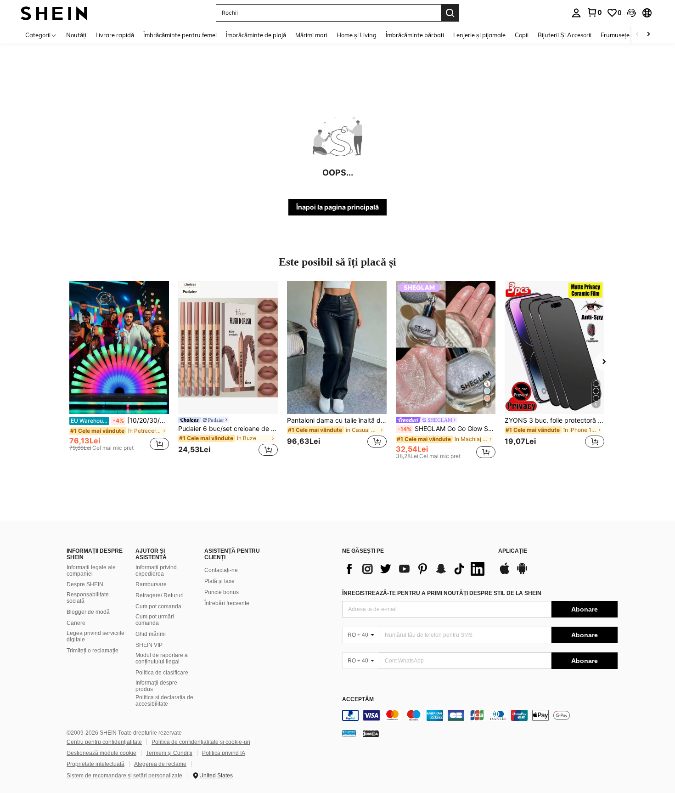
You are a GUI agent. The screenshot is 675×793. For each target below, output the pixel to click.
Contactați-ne (221, 570)
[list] (415, 569)
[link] (594, 12)
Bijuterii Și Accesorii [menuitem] (564, 35)
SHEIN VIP (149, 645)
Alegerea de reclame (160, 764)
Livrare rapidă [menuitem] (115, 35)
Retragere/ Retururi (159, 595)
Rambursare (151, 584)
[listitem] (119, 370)
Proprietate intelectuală (95, 764)
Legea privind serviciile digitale (95, 636)
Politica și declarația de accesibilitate (164, 700)
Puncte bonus (221, 592)
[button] (631, 12)
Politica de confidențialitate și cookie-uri (201, 742)
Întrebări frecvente (226, 603)
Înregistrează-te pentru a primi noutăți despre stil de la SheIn (441, 593)
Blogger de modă (88, 612)
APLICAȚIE (512, 551)
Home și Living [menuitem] (357, 35)
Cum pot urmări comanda (154, 619)
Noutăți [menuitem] (76, 35)
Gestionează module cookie (101, 753)
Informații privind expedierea (156, 570)
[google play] (522, 573)
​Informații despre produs (156, 686)
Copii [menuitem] (522, 35)
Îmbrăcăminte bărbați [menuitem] (415, 35)
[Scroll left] (637, 35)
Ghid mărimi (150, 634)
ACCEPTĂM (358, 699)
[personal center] (576, 12)
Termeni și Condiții (169, 753)
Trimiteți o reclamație (92, 650)
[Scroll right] (648, 35)
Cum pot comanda (158, 606)
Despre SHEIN (85, 584)
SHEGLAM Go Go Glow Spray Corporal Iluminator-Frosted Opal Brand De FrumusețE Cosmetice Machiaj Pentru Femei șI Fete (446, 428)
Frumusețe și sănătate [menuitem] (631, 35)
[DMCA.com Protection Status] (371, 733)
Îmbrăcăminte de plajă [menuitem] (256, 35)
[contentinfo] (480, 715)
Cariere (76, 623)
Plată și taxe (219, 581)
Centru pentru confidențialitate (104, 742)
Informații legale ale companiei (91, 570)
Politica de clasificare (161, 672)
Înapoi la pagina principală (337, 207)
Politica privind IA (223, 753)
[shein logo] (54, 12)
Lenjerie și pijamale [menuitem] (479, 35)
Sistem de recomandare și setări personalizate (124, 775)
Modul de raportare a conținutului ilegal (161, 658)
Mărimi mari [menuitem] (311, 35)
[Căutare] (450, 13)
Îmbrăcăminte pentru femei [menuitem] (180, 35)
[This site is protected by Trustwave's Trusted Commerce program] (349, 733)
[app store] (504, 573)
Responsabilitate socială (88, 597)
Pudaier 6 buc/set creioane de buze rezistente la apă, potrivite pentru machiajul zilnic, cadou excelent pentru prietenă (228, 428)
